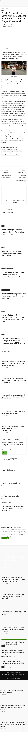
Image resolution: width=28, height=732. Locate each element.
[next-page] (3, 346)
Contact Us (14, 675)
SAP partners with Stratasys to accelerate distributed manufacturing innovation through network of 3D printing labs (21, 177)
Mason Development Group (10, 483)
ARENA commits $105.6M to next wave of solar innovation (13, 413)
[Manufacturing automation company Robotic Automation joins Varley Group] (14, 221)
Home (2, 8)
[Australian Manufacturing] (14, 4)
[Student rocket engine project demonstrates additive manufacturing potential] (14, 263)
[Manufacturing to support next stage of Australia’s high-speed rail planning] (14, 606)
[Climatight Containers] (14, 465)
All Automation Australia (10, 496)
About (7, 672)
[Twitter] (11, 30)
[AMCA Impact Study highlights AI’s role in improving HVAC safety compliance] (14, 519)
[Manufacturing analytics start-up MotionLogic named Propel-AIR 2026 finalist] (14, 285)
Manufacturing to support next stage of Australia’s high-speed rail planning (14, 613)
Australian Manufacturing (7, 151)
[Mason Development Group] (14, 478)
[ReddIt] (18, 30)
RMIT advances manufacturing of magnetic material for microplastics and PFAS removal (13, 341)
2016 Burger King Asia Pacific (12, 147)
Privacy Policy (21, 674)
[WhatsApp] (24, 30)
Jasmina (4, 26)
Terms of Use (14, 674)
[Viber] (21, 30)
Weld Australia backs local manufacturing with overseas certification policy (12, 253)
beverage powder (18, 151)
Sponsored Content (6, 527)
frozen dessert (5, 154)
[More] (23, 163)
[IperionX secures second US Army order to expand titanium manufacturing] (14, 422)
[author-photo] (14, 194)
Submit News (18, 672)
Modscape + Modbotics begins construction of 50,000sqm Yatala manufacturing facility (13, 579)
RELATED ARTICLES (6, 209)
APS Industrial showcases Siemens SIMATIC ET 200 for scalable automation (13, 596)
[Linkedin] (14, 30)
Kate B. (7, 646)
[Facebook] (7, 30)
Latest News (5, 351)
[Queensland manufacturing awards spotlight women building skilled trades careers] (14, 390)
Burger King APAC (5, 152)
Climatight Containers (9, 470)
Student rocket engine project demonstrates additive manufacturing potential (12, 274)
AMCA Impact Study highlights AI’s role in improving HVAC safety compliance (13, 508)
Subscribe (4, 453)
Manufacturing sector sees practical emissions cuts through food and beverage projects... (13, 363)
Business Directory (7, 459)
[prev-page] (2, 346)
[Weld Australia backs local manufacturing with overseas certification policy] (14, 242)
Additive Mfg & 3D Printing (7, 268)
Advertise (12, 672)
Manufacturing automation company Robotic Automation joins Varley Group (12, 232)
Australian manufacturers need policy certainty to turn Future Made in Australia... (13, 380)
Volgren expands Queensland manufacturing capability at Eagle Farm (12, 663)
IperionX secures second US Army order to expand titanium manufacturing (13, 428)
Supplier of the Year (14, 154)
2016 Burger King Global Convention (9, 149)
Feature (3, 311)
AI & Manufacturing (5, 289)
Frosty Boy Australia (15, 152)
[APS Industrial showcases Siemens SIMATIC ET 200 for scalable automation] (14, 589)
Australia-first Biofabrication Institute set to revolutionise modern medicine (7, 175)
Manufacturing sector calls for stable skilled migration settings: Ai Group (13, 652)
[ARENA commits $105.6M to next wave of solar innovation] (14, 407)
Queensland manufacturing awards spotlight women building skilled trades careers (13, 397)
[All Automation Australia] (14, 491)
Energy (3, 646)
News (7, 8)
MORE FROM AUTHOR (7, 212)
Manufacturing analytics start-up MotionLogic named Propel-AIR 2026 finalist (13, 296)
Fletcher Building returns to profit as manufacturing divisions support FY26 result (13, 629)
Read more (5, 538)
